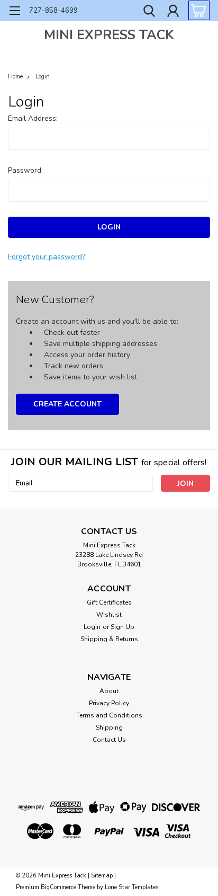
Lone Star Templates (131, 887)
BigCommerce (58, 887)
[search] (149, 12)
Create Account (67, 404)
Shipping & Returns (109, 639)
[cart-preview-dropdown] (196, 10)
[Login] (173, 12)
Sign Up (122, 627)
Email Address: (33, 118)
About (109, 691)
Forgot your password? (46, 257)
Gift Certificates (109, 602)
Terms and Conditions (109, 715)
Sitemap (102, 876)
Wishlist (109, 614)
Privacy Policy (109, 703)
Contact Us (109, 739)
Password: (25, 170)
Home (15, 77)
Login (42, 77)
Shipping (109, 727)
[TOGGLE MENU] (14, 12)
